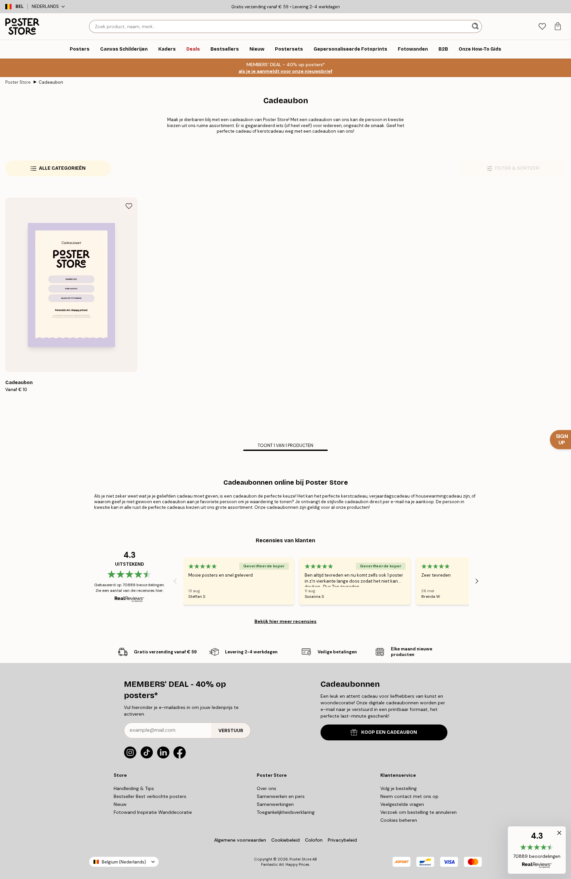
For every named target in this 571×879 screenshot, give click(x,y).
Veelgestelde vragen (402, 804)
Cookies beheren (398, 820)
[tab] (542, 27)
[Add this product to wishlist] (128, 206)
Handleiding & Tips (134, 788)
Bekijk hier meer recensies (285, 621)
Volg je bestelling (398, 788)
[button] (537, 850)
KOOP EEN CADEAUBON (389, 732)
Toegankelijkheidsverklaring (286, 812)
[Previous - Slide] (175, 581)
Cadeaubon (51, 82)
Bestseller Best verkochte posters (150, 796)
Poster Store (18, 82)
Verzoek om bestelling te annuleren (418, 812)
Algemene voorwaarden (240, 840)
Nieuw (120, 804)
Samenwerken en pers (281, 796)
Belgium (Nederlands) (124, 862)
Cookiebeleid (285, 840)
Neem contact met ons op (409, 796)
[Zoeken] (476, 26)
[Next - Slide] (477, 581)
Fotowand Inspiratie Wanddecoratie (153, 812)
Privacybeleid (342, 840)
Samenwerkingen (275, 804)
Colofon (314, 840)
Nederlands (45, 6)
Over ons (266, 788)
